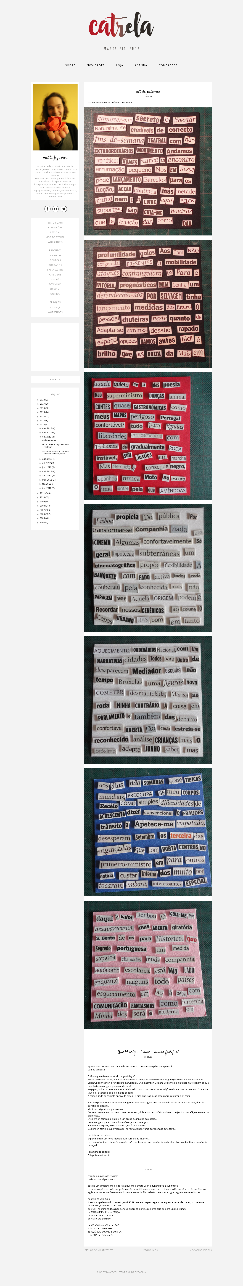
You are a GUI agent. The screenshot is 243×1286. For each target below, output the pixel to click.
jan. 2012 (47, 488)
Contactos (168, 65)
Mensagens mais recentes (99, 1250)
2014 (42, 416)
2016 (42, 408)
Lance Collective (115, 1272)
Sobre (70, 65)
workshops (55, 241)
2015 (42, 412)
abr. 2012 (47, 475)
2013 (42, 420)
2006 (42, 514)
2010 (42, 497)
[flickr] (56, 208)
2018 (42, 400)
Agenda (141, 65)
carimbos (55, 274)
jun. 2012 (47, 467)
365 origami (55, 222)
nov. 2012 (47, 432)
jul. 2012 (46, 463)
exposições (55, 227)
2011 (42, 493)
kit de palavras (148, 92)
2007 (42, 510)
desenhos (55, 284)
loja (119, 65)
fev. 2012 (47, 484)
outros (55, 293)
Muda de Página (137, 1272)
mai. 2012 (47, 471)
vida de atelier (55, 237)
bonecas (55, 260)
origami (55, 289)
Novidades (96, 65)
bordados (55, 265)
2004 (42, 522)
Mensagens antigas (201, 1250)
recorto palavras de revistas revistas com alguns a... (55, 452)
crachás (55, 279)
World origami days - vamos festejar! (148, 1052)
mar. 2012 (47, 480)
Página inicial (151, 1250)
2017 (42, 404)
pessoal (55, 232)
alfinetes (55, 255)
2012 (42, 424)
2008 (42, 506)
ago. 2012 (47, 459)
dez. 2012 (47, 428)
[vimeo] (64, 208)
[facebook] (48, 208)
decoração (55, 307)
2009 (42, 501)
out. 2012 (47, 437)
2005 (42, 518)
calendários (55, 269)
